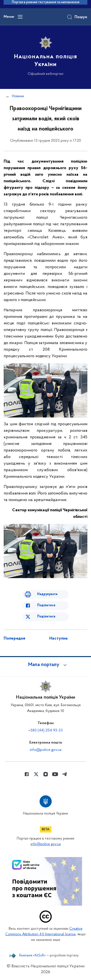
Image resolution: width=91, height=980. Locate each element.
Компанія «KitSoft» (32, 955)
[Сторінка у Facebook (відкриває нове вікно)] (27, 774)
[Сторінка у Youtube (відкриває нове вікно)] (55, 774)
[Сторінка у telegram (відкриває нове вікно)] (64, 774)
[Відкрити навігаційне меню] (20, 16)
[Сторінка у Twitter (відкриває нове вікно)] (36, 774)
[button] (45, 665)
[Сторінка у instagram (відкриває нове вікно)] (46, 774)
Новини (18, 96)
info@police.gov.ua (45, 750)
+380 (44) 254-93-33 (45, 730)
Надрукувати (47, 594)
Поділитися (46, 605)
